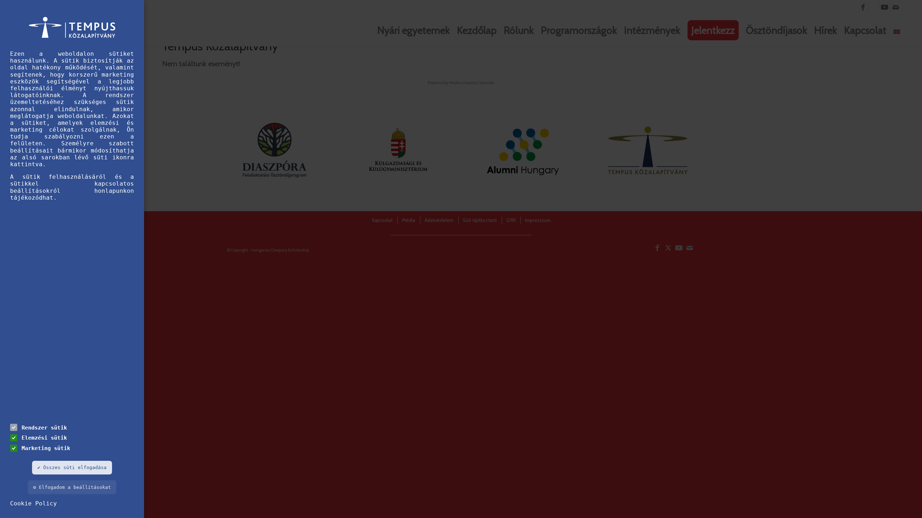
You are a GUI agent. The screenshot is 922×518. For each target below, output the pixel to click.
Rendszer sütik (44, 427)
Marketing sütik (46, 448)
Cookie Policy (33, 503)
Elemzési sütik (44, 438)
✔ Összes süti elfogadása (72, 467)
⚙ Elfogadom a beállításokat (72, 487)
